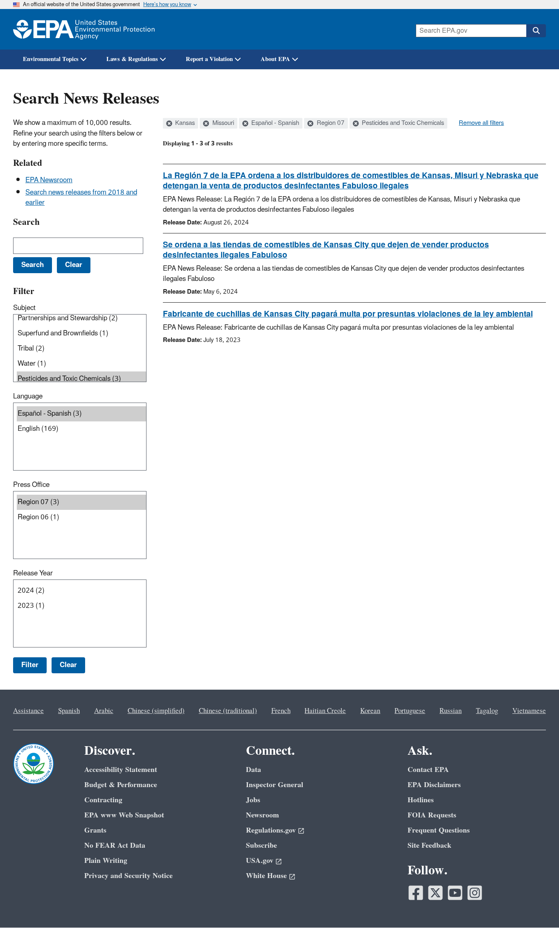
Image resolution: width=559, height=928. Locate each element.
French (281, 711)
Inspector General (274, 785)
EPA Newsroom (48, 180)
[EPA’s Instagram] (475, 893)
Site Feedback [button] (429, 845)
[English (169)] (81, 429)
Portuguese (409, 711)
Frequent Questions (439, 830)
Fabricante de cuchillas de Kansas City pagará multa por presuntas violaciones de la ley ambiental (348, 314)
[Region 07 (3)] (81, 502)
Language (28, 396)
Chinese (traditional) (228, 711)
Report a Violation (209, 59)
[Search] (536, 30)
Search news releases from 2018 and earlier (81, 197)
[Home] (83, 29)
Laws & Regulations (132, 59)
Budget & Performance (120, 785)
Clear (68, 665)
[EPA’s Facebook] (416, 893)
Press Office (31, 484)
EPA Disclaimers (434, 785)
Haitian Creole (325, 711)
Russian (451, 711)
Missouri (222, 123)
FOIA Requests (432, 815)
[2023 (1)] (81, 605)
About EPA (275, 59)
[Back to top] (536, 905)
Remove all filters (481, 123)
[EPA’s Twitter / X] (435, 893)
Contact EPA (428, 769)
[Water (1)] (81, 363)
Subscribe (261, 845)
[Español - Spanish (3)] (81, 413)
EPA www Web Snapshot (124, 815)
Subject (24, 307)
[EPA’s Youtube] (455, 893)
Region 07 (330, 123)
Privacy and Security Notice (128, 875)
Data (253, 769)
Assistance (28, 711)
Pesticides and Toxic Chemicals (402, 123)
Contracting (103, 800)
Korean (370, 711)
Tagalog (487, 711)
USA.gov (259, 860)
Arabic (103, 711)
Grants (95, 830)
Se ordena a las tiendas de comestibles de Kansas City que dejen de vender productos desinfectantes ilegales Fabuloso (326, 250)
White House (266, 875)
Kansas (184, 123)
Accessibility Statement (120, 769)
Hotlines (421, 800)
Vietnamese (529, 711)
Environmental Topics (51, 59)
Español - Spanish (274, 123)
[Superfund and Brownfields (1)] (81, 333)
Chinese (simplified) (156, 711)
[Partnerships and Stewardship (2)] (81, 318)
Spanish (69, 711)
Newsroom (262, 815)
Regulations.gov (271, 830)
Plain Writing (105, 860)
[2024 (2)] (81, 590)
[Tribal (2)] (81, 348)
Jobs (253, 800)
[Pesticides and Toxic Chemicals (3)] (81, 379)
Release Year (33, 573)
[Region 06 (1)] (81, 517)
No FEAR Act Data (114, 845)
